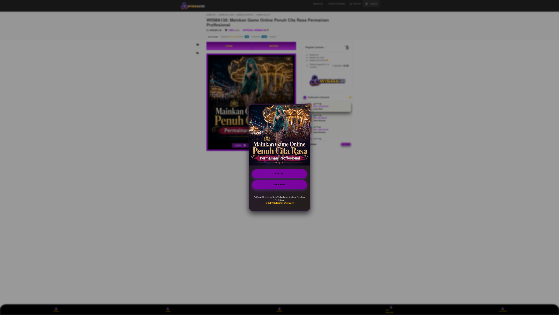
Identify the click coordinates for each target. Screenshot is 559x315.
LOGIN (279, 173)
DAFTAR (279, 184)
